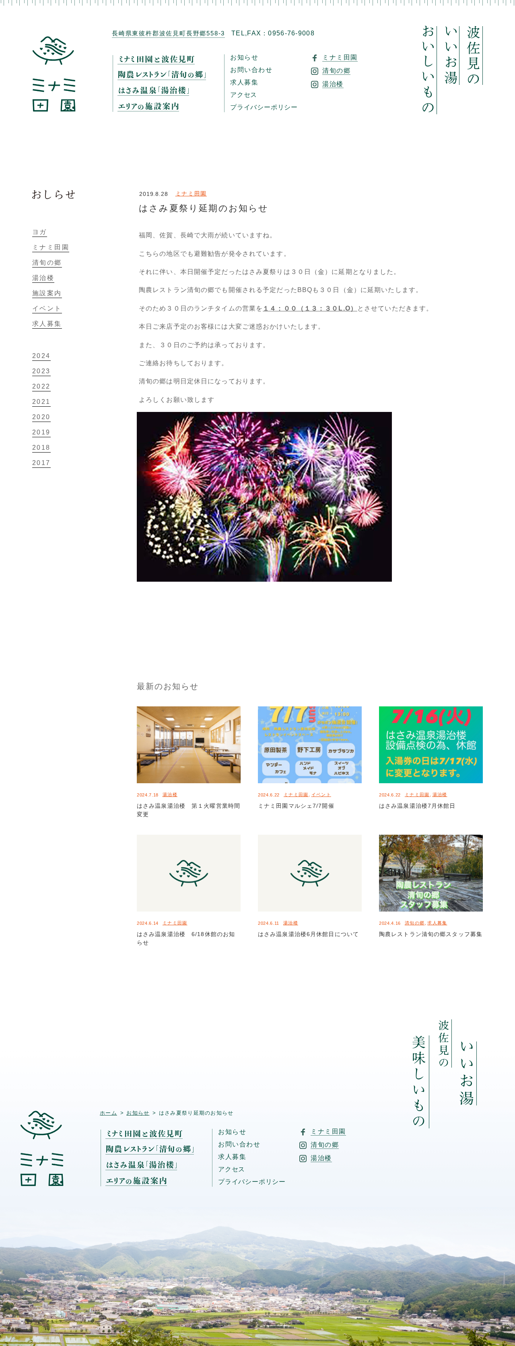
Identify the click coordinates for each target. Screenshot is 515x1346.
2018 (41, 448)
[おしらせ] (53, 194)
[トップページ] (54, 109)
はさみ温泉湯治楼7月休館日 (417, 806)
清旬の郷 (414, 922)
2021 (41, 402)
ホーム (108, 1113)
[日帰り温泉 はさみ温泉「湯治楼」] (159, 94)
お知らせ (244, 57)
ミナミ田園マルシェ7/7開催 (296, 806)
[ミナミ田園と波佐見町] (162, 63)
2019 (41, 432)
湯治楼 (170, 794)
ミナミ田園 (191, 193)
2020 (41, 417)
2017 (41, 463)
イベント (321, 794)
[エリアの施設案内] (154, 107)
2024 (41, 356)
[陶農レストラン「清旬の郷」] (167, 78)
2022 (41, 386)
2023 (41, 371)
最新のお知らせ (168, 686)
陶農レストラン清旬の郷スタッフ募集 (430, 934)
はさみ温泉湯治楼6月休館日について (308, 934)
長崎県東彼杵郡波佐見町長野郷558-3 (168, 33)
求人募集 (244, 82)
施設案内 (47, 293)
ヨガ (39, 232)
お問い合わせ (251, 70)
